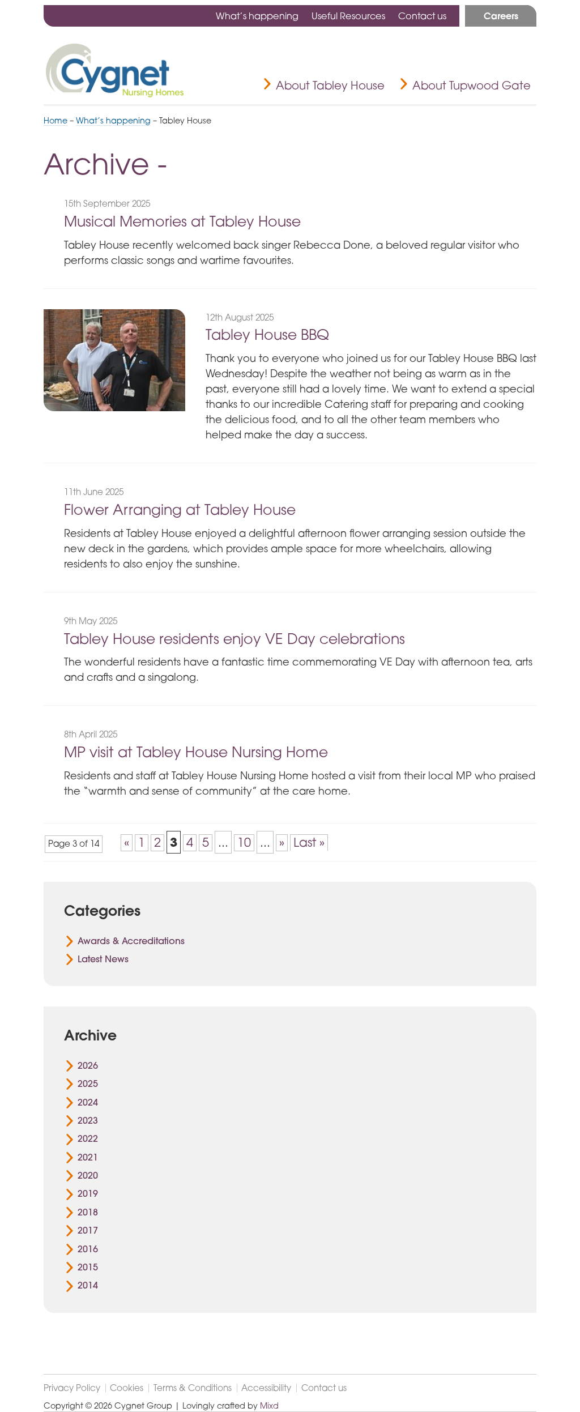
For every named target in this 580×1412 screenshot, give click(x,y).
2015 (88, 1267)
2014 (88, 1285)
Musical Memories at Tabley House (182, 221)
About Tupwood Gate (471, 85)
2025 (88, 1083)
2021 (88, 1157)
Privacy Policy (72, 1388)
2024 (88, 1102)
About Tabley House (330, 85)
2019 (88, 1193)
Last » (309, 842)
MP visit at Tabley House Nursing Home (196, 752)
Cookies (126, 1388)
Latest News (103, 959)
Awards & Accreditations (131, 940)
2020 (88, 1175)
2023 (88, 1120)
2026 (88, 1065)
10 (244, 842)
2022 (88, 1138)
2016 (88, 1249)
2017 (88, 1230)
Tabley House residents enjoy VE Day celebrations (234, 638)
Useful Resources (348, 16)
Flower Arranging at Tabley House (180, 509)
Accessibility (266, 1388)
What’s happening (257, 16)
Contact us (422, 16)
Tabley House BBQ (267, 334)
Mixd (269, 1405)
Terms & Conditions (192, 1388)
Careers (501, 16)
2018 (88, 1212)
